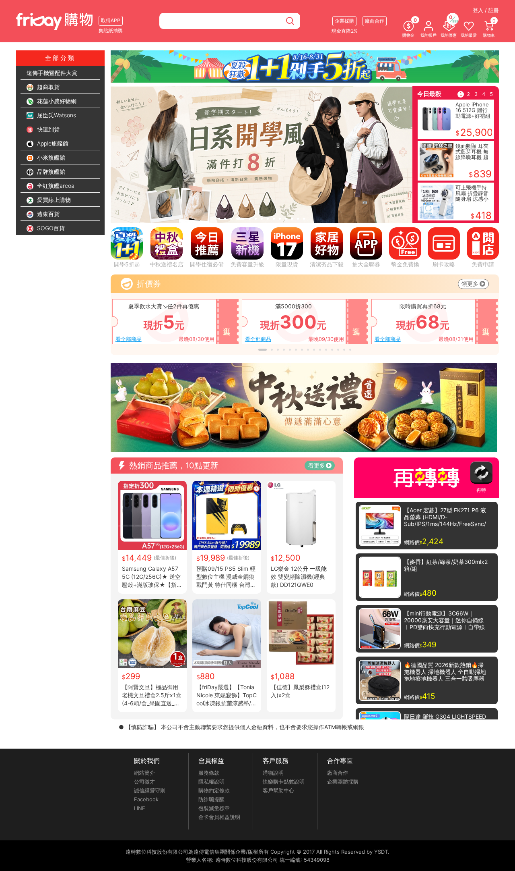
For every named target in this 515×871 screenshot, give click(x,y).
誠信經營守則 (149, 790)
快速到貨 (47, 129)
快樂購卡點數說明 (284, 781)
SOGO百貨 (50, 228)
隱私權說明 (211, 781)
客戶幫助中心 (278, 790)
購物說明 (273, 772)
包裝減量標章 (214, 808)
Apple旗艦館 (51, 143)
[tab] (219, 219)
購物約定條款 (214, 790)
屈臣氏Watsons (55, 115)
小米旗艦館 (50, 157)
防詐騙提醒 (211, 799)
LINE (139, 808)
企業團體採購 (342, 781)
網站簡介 (144, 772)
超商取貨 (47, 86)
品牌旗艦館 (50, 171)
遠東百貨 (47, 213)
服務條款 (208, 772)
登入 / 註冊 (486, 10)
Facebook (146, 799)
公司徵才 (144, 781)
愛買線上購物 (53, 199)
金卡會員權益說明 (219, 817)
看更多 (316, 465)
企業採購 (344, 21)
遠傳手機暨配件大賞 (52, 72)
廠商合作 (337, 772)
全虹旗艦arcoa (54, 185)
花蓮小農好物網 (55, 101)
